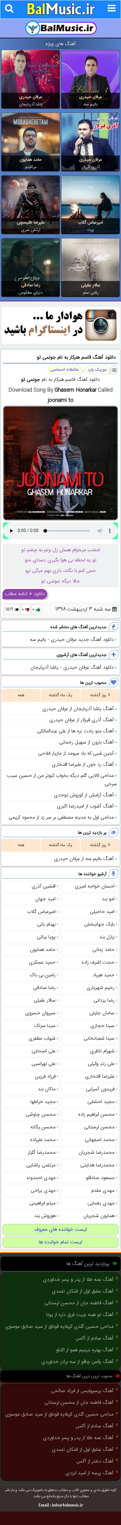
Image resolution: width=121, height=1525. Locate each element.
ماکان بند (47, 1089)
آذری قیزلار (90, 167)
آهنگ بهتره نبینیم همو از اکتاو (85, 1350)
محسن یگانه (43, 1127)
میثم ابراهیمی (42, 1203)
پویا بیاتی (46, 937)
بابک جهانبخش (99, 924)
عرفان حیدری (90, 97)
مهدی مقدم (102, 1190)
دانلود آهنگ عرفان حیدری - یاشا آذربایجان (72, 667)
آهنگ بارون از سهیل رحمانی (86, 742)
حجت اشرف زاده (98, 962)
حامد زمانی (103, 950)
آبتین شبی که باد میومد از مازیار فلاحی (76, 753)
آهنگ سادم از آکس (95, 1338)
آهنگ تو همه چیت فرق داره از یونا (80, 1315)
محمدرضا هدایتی (97, 1165)
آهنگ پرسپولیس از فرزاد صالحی (82, 1391)
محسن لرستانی (99, 1127)
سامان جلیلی (101, 1013)
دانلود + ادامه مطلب (25, 594)
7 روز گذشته (100, 695)
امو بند (108, 899)
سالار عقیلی (90, 285)
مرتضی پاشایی (41, 1165)
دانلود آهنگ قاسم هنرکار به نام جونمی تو (76, 357)
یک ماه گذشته (60, 695)
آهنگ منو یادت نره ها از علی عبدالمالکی (75, 731)
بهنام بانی (46, 924)
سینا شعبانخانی (99, 1038)
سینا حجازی (102, 1026)
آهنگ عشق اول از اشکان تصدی (83, 1291)
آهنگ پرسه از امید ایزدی (89, 1473)
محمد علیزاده (43, 1140)
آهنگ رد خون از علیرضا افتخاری (83, 764)
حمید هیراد (103, 975)
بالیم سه (90, 104)
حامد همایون (31, 160)
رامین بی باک (43, 975)
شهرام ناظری (102, 1051)
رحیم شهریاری (100, 988)
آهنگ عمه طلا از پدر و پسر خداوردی (78, 1280)
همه (21, 695)
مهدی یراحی (43, 1190)
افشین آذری (44, 886)
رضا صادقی (30, 285)
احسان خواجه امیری (94, 886)
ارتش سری (30, 230)
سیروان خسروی (40, 1013)
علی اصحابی (44, 1051)
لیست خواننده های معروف (60, 1229)
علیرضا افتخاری (99, 1076)
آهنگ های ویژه (61, 44)
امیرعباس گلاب (90, 222)
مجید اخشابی (100, 1102)
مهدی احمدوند (41, 1178)
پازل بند (106, 937)
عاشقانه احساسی (64, 369)
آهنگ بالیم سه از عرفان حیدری (84, 859)
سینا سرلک (45, 1026)
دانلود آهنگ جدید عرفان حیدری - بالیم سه (72, 640)
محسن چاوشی (41, 1114)
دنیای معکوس (31, 292)
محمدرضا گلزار (42, 1152)
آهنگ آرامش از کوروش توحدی (84, 795)
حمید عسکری (42, 962)
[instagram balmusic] (60, 343)
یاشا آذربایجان (30, 104)
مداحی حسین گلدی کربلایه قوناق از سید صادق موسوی (59, 1327)
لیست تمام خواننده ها (60, 1242)
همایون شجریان (98, 1216)
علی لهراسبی (44, 1064)
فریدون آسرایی (100, 1089)
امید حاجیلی (102, 912)
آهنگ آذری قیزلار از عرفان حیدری (81, 720)
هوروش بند (45, 1216)
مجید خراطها (43, 1102)
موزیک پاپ (97, 369)
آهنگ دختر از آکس (95, 1461)
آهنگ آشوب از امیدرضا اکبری (85, 806)
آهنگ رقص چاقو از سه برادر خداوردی (77, 1362)
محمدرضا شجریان (96, 1152)
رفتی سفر (91, 292)
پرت (90, 230)
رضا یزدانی (104, 1000)
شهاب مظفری (42, 1038)
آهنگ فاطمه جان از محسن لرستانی (79, 1303)
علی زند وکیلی (101, 1064)
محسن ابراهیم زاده (96, 1114)
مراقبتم (31, 167)
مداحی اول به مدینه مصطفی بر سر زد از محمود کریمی (61, 817)
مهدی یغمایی (100, 1203)
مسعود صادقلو (100, 1178)
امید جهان (45, 899)
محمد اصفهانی (99, 1140)
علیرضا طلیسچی (31, 222)
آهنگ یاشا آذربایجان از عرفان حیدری (78, 709)
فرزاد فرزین (45, 1076)
